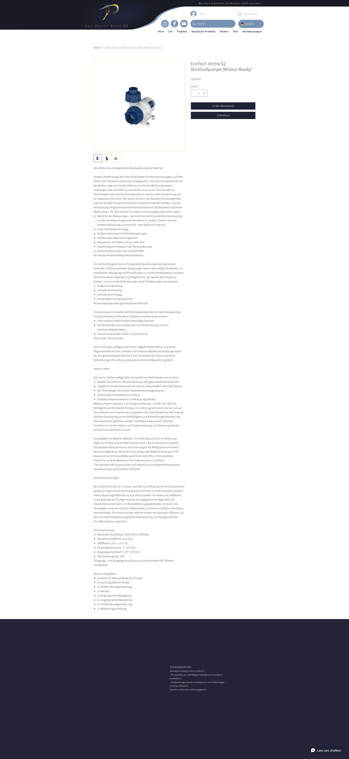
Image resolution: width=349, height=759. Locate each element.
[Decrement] (193, 93)
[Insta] (165, 23)
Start (96, 47)
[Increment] (204, 93)
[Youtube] (184, 23)
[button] (171, 31)
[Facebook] (174, 23)
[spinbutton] (199, 93)
